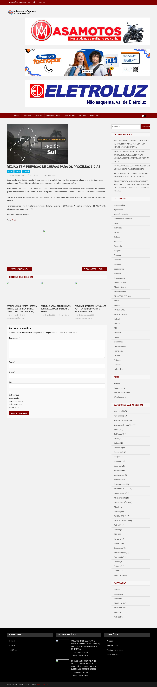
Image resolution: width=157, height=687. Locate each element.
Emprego (117, 255)
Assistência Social (121, 214)
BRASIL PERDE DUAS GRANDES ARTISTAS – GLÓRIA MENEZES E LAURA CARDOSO (131, 175)
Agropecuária (119, 205)
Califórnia (39, 116)
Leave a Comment (49, 175)
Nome (12, 362)
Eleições (117, 251)
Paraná (16, 116)
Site (10, 382)
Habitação (118, 273)
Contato (42, 2)
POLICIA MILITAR (120, 314)
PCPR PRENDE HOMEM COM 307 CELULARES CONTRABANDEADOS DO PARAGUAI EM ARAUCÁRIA (21, 269)
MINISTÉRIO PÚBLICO (122, 296)
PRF (115, 328)
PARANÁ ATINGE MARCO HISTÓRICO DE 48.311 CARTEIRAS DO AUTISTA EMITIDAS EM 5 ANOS (90, 309)
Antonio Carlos (33, 175)
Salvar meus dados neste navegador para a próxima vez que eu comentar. (16, 401)
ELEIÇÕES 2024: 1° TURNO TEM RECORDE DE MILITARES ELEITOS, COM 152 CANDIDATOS (95, 269)
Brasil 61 (15, 220)
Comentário (14, 338)
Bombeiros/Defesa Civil (123, 219)
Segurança (118, 342)
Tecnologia (118, 351)
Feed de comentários (122, 392)
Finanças (117, 264)
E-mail (12, 372)
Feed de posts (119, 388)
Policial (117, 319)
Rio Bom (82, 116)
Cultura (117, 237)
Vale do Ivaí (94, 116)
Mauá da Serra (69, 116)
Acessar (117, 383)
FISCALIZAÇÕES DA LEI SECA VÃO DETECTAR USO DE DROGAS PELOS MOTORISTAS (132, 167)
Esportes (117, 260)
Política (117, 324)
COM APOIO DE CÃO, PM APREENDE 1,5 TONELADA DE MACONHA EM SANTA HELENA (56, 309)
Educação (118, 246)
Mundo (117, 301)
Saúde (116, 337)
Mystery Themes (42, 684)
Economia (118, 242)
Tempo (117, 355)
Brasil (10, 171)
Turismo (117, 365)
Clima (18, 171)
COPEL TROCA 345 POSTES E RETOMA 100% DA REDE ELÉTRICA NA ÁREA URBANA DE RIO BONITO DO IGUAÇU (22, 309)
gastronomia (119, 269)
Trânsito (117, 360)
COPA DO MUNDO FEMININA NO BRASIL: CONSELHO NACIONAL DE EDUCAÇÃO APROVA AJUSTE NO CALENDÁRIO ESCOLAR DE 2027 (131, 156)
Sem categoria (120, 346)
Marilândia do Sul (53, 116)
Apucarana (27, 116)
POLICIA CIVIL (119, 310)
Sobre (34, 2)
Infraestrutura (119, 278)
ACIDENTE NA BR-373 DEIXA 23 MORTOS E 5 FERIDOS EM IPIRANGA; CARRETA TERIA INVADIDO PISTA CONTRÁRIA (131, 144)
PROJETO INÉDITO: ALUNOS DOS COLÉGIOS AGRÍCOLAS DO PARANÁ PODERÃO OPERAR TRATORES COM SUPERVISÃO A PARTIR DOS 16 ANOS (132, 186)
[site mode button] (144, 116)
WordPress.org (120, 397)
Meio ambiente (120, 292)
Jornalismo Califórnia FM (15, 318)
